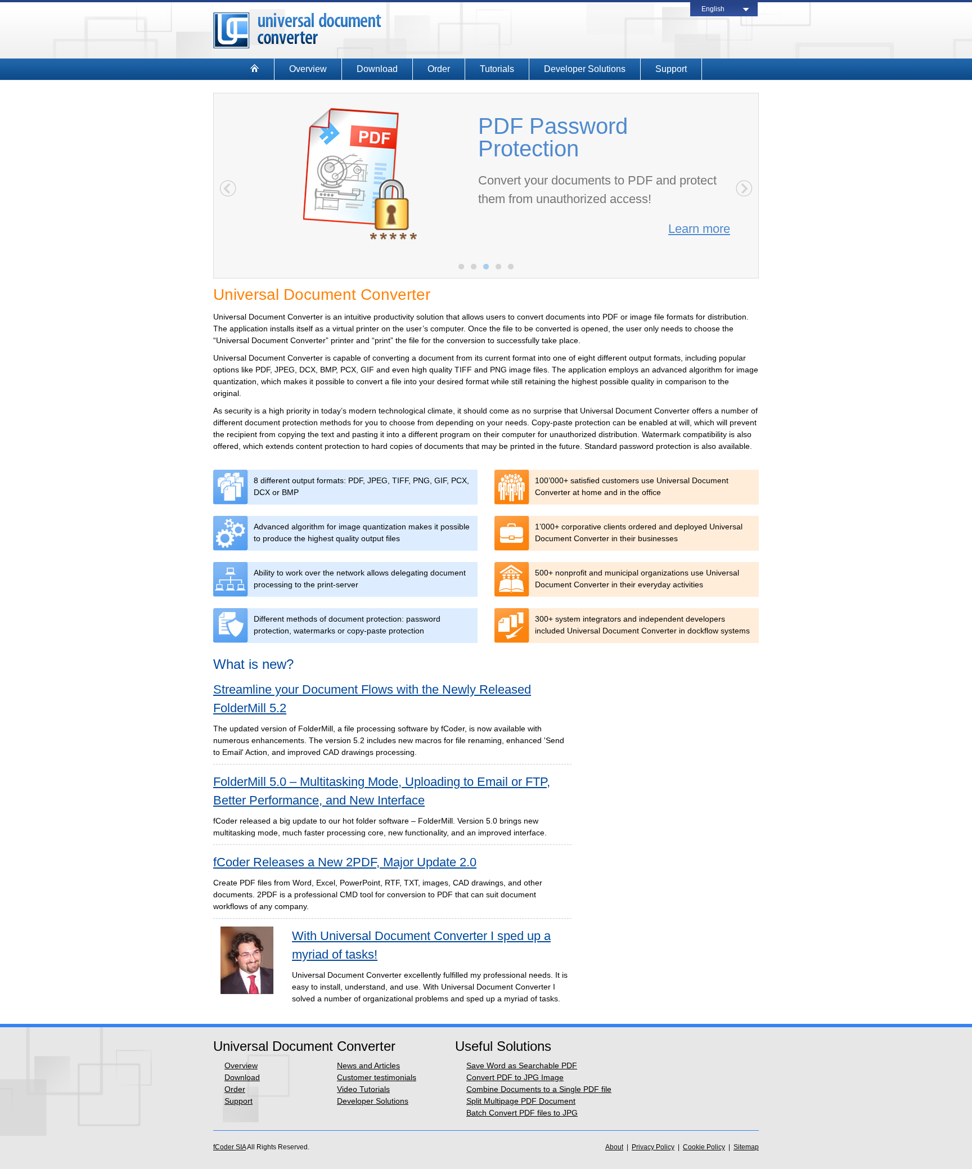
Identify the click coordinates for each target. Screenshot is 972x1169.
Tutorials (497, 69)
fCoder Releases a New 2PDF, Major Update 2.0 (344, 862)
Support (671, 69)
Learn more (699, 229)
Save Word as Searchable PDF (521, 1065)
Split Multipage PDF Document (520, 1100)
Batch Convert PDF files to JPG (522, 1112)
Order (439, 69)
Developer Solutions (585, 69)
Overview (308, 69)
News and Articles (368, 1065)
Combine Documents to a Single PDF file (538, 1089)
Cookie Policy (704, 1147)
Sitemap (746, 1147)
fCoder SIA (229, 1147)
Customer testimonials (376, 1077)
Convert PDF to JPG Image (515, 1077)
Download (377, 69)
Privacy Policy (653, 1147)
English (712, 9)
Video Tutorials (363, 1089)
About (614, 1147)
